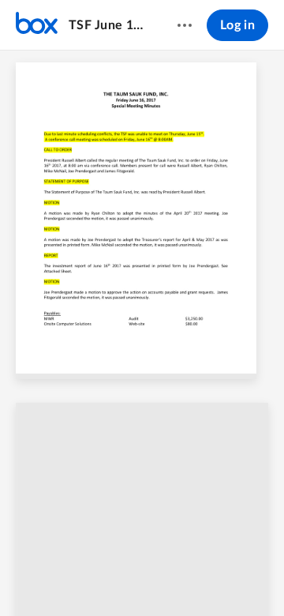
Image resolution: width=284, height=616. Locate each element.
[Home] (37, 25)
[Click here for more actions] (184, 25)
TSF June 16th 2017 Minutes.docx (108, 25)
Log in (237, 25)
